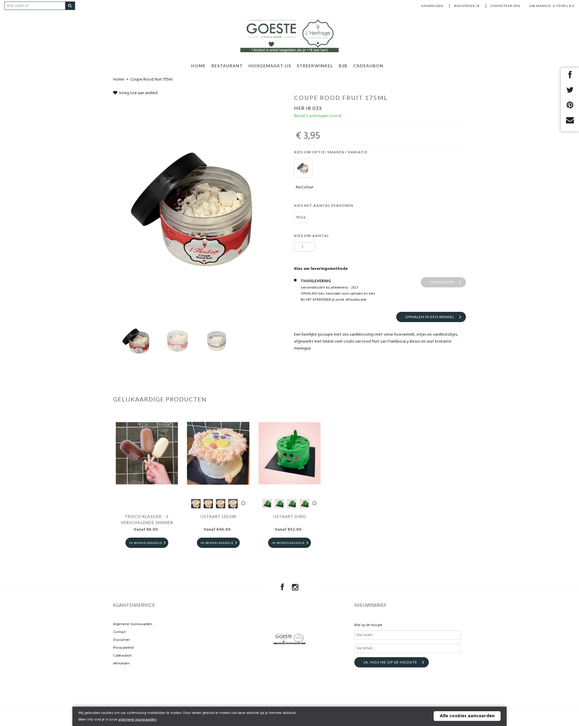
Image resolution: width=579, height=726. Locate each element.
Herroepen (121, 663)
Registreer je (467, 6)
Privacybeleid (123, 648)
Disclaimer (121, 640)
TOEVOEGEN (442, 282)
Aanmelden (432, 6)
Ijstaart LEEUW (218, 516)
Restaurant (227, 65)
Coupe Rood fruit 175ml (151, 79)
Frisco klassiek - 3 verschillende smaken (147, 519)
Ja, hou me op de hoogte (390, 662)
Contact (119, 632)
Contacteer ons (505, 6)
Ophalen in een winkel (429, 317)
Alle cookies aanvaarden (467, 716)
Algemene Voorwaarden (132, 624)
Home (118, 79)
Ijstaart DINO (289, 516)
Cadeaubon (368, 65)
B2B (343, 65)
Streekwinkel (315, 65)
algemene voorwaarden (137, 720)
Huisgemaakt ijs (269, 65)
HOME (198, 65)
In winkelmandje (145, 543)
